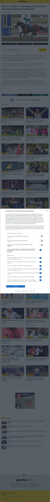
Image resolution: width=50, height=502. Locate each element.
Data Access (25, 291)
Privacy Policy (32, 291)
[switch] (41, 236)
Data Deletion (17, 291)
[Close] (47, 211)
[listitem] (25, 233)
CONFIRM (15, 286)
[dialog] (25, 251)
